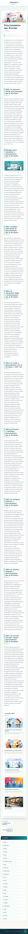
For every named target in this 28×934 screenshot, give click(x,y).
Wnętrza (5, 915)
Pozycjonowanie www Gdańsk (11, 789)
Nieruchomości (6, 870)
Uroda (5, 909)
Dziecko (5, 848)
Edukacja (5, 851)
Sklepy (5, 890)
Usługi (5, 912)
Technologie (6, 896)
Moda (5, 864)
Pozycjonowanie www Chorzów (12, 770)
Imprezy (5, 858)
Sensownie (14, 2)
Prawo (5, 880)
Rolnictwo (6, 886)
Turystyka (6, 902)
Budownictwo (6, 845)
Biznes (5, 842)
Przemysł (5, 883)
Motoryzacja (6, 867)
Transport (6, 899)
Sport (5, 893)
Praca (5, 877)
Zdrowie (5, 918)
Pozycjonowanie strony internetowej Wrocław (13, 730)
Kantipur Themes (19, 931)
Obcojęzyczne (6, 874)
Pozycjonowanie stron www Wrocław (13, 750)
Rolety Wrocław (8, 808)
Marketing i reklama (8, 861)
